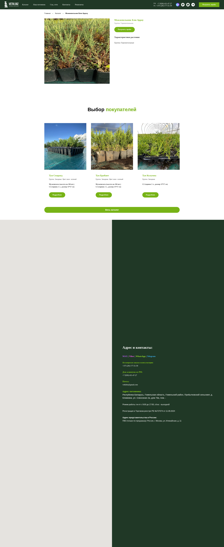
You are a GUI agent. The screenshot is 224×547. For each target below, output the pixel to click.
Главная (47, 13)
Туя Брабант (102, 175)
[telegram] (193, 4)
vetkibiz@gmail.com (130, 385)
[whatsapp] (188, 4)
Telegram (151, 356)
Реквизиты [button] (79, 5)
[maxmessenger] (177, 4)
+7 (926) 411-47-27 (129, 375)
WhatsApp (140, 356)
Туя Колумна (149, 175)
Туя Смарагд (55, 175)
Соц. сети (54, 5)
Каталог (25, 5)
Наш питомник (39, 5)
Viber (131, 356)
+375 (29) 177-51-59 (130, 366)
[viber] (183, 4)
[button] (209, 4)
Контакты (66, 5)
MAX (125, 356)
